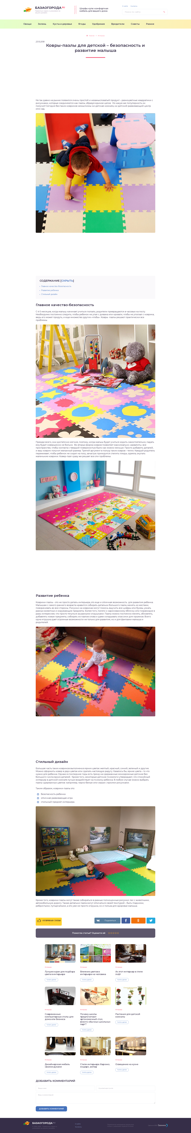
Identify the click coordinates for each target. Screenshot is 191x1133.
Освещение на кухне (126, 1064)
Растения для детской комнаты (127, 1015)
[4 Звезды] (116, 933)
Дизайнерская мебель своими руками (57, 1065)
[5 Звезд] (118, 933)
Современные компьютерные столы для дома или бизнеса (59, 1016)
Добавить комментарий (51, 1109)
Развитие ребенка (50, 290)
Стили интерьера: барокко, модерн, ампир (95, 1065)
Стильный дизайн (49, 294)
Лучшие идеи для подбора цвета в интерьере (60, 972)
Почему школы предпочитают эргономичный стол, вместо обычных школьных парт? (95, 1019)
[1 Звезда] (109, 933)
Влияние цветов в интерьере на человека (93, 972)
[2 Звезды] (111, 933)
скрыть (67, 280)
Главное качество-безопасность (56, 286)
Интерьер (48, 967)
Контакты (134, 6)
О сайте (125, 6)
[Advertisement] (95, 81)
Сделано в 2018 (152, 1125)
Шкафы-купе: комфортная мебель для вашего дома (94, 9)
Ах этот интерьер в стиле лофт (129, 972)
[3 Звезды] (113, 933)
